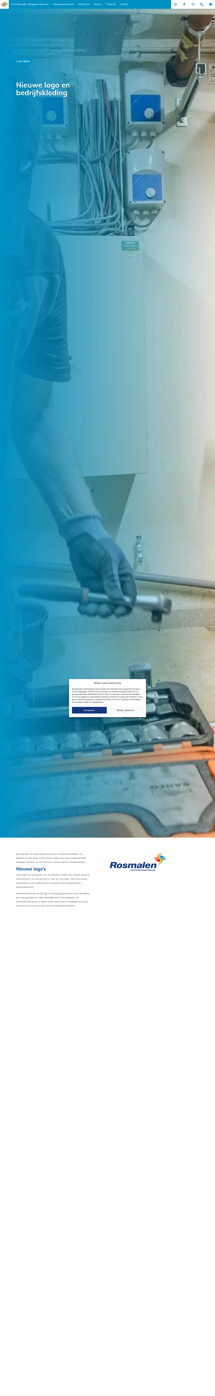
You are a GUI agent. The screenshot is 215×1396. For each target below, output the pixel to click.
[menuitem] (30, 4)
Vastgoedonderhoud (63, 4)
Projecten (111, 4)
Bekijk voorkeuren (125, 709)
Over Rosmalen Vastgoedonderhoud (29, 4)
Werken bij (83, 4)
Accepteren (89, 709)
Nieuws (98, 4)
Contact (124, 4)
